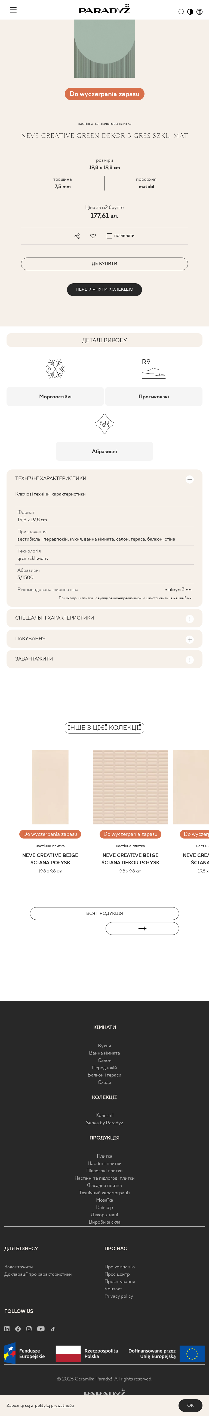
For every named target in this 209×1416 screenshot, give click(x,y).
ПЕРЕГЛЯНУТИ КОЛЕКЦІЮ (104, 289)
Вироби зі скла (105, 1222)
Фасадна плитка (104, 1186)
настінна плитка (50, 846)
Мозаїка (104, 1200)
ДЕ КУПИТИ (104, 263)
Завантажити (18, 1267)
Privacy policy (118, 1296)
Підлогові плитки (104, 1171)
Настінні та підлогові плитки (105, 1178)
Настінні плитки (105, 1164)
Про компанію (119, 1267)
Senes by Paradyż (104, 1123)
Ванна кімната (104, 1053)
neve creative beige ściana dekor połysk (130, 859)
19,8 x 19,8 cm (104, 168)
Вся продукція (104, 913)
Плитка (104, 1156)
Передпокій (104, 1068)
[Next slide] (142, 928)
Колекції (104, 1116)
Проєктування (119, 1282)
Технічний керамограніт (104, 1193)
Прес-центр (117, 1274)
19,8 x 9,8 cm (50, 871)
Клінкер (104, 1208)
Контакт (113, 1289)
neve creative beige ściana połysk (50, 859)
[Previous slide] (66, 928)
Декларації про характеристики (38, 1274)
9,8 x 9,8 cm (130, 871)
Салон (105, 1060)
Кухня (104, 1046)
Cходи (104, 1082)
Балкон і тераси (104, 1075)
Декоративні (104, 1215)
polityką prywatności (54, 1405)
